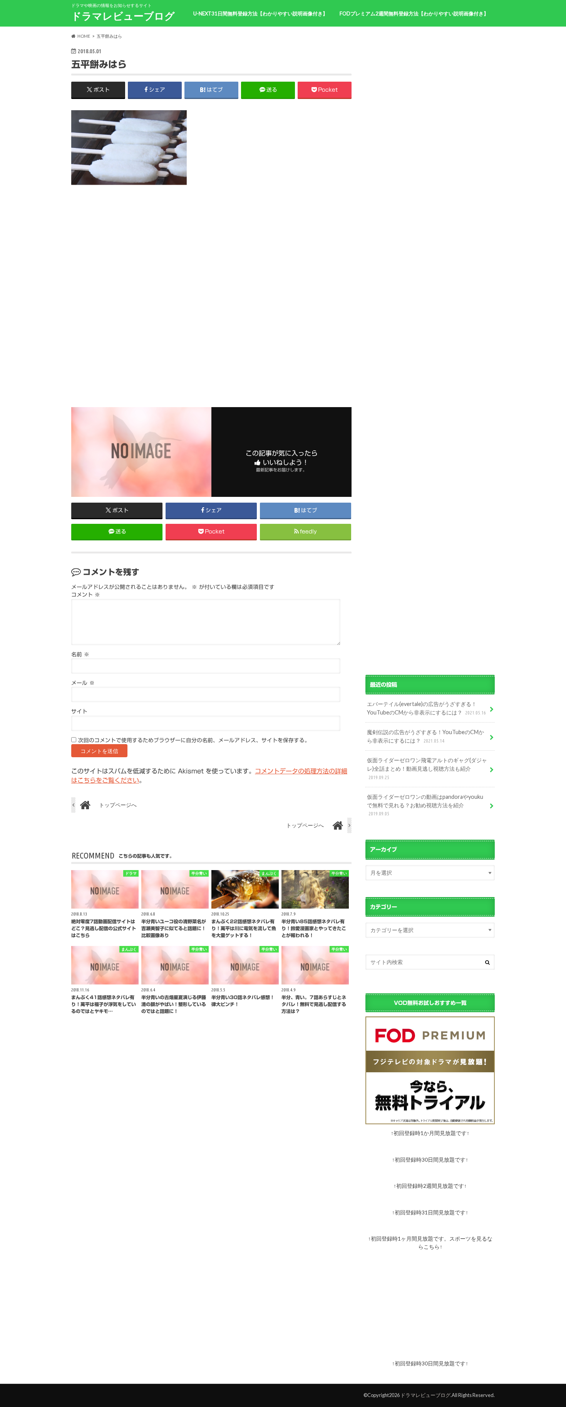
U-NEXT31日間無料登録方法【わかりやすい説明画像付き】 (260, 13)
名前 (80, 654)
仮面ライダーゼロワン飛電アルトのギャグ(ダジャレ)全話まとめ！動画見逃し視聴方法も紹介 (427, 768)
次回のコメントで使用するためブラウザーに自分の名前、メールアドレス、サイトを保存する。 (194, 740)
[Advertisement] (211, 290)
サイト (79, 711)
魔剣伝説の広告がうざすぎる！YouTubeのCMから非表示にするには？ (425, 736)
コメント (85, 594)
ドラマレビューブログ (123, 16)
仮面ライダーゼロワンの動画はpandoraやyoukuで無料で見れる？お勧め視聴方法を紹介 (425, 804)
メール (83, 683)
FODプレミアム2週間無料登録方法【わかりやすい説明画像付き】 (414, 13)
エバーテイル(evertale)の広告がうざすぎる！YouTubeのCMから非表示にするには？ (426, 708)
